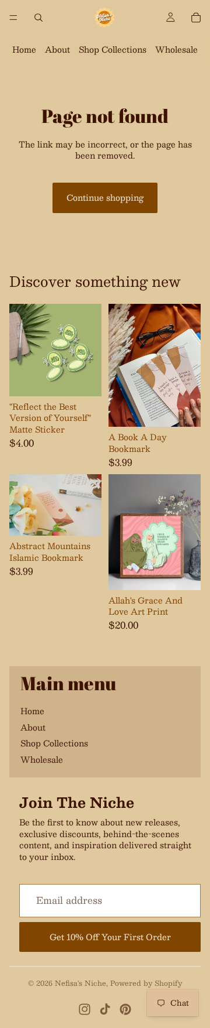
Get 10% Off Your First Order (110, 937)
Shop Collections (112, 49)
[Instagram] (85, 1009)
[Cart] (196, 17)
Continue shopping (105, 197)
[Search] (38, 17)
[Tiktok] (105, 1009)
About (57, 49)
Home (24, 49)
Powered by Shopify (146, 983)
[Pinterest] (125, 1009)
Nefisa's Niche (80, 983)
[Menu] (13, 17)
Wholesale (176, 49)
